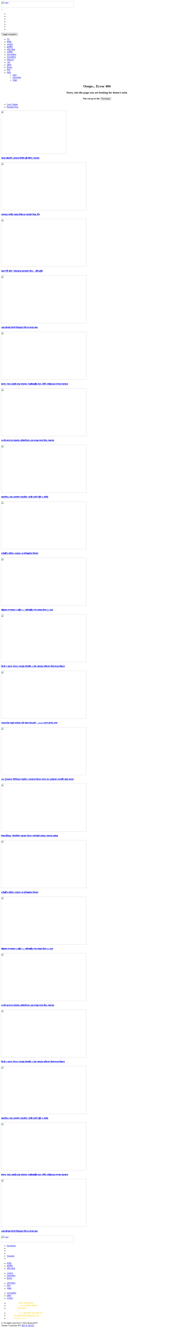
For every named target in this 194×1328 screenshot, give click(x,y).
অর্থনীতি (10, 52)
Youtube (10, 1256)
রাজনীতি (10, 47)
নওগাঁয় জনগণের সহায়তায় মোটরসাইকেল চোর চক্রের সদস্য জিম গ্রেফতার (27, 440)
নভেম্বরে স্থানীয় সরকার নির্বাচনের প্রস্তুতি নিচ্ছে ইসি (20, 214)
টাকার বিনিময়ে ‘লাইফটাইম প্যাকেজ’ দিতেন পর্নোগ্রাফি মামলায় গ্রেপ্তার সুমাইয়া (29, 836)
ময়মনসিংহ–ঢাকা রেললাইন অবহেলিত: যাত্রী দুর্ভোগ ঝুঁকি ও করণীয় (24, 497)
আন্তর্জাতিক (11, 57)
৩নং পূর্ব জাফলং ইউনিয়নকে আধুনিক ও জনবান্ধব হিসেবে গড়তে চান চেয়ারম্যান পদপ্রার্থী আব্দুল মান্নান (37, 779)
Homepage (105, 99)
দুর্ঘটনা (9, 65)
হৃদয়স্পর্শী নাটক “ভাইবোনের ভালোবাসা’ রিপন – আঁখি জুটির (22, 271)
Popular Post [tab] (12, 107)
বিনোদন (9, 67)
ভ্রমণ (14, 75)
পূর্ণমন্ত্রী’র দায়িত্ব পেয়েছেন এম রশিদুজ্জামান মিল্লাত (19, 553)
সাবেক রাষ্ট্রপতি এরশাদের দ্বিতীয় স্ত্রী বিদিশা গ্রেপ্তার (20, 158)
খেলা (8, 62)
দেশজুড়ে (10, 44)
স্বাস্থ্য (14, 80)
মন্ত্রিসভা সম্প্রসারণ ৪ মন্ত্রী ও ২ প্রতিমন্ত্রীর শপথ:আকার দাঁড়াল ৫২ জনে (27, 610)
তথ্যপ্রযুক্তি (11, 54)
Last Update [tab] (12, 104)
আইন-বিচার (11, 49)
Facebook (11, 1245)
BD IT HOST (28, 1325)
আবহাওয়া (10, 60)
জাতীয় (9, 42)
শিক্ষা (8, 70)
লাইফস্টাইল (16, 77)
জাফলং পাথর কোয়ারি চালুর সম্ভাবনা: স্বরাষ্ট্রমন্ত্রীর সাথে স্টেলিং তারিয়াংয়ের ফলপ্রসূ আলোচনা (34, 384)
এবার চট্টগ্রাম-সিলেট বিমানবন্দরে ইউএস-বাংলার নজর (19, 327)
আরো (9, 72)
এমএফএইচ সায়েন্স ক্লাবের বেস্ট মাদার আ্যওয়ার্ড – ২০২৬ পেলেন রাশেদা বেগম (29, 723)
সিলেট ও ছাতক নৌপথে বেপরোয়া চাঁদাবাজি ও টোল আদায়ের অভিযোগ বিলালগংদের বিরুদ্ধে (33, 666)
